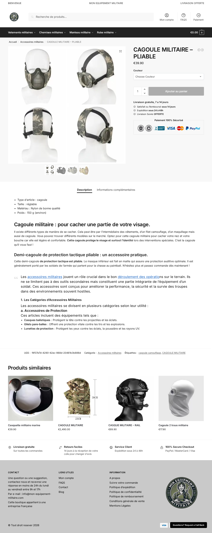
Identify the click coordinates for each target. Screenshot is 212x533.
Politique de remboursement (126, 496)
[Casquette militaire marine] (30, 398)
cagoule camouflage (150, 352)
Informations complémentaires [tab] (116, 189)
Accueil (13, 42)
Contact (63, 487)
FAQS (183, 19)
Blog (61, 491)
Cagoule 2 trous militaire (173, 425)
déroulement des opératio (138, 277)
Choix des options (30, 436)
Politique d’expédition (122, 487)
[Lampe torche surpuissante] (199, 50)
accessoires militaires (44, 277)
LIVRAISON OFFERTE (192, 3)
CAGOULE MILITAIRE (174, 352)
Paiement (198, 19)
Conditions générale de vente (127, 501)
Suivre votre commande (123, 482)
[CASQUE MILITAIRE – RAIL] (131, 398)
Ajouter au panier (176, 91)
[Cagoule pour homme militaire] (202, 50)
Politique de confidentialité (125, 491)
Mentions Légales (120, 505)
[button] (197, 32)
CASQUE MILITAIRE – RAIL (124, 425)
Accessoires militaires (31, 42)
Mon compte (167, 19)
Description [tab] (84, 189)
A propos (114, 478)
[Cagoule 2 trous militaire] (181, 398)
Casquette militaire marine (24, 425)
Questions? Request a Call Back (188, 525)
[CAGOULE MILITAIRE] (80, 398)
